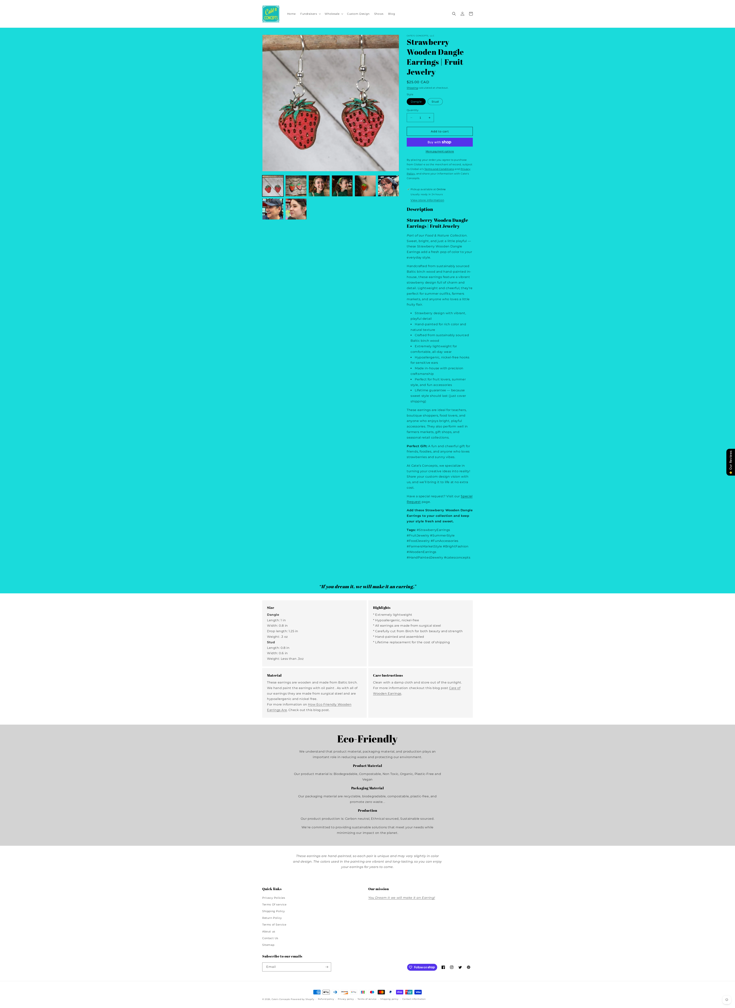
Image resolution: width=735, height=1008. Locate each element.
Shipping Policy (273, 911)
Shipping (412, 87)
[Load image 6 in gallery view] (388, 186)
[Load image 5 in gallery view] (365, 186)
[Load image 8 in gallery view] (296, 209)
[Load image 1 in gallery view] (272, 186)
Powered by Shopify (302, 999)
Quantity (412, 110)
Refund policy (326, 999)
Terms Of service (274, 904)
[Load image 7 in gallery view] (272, 209)
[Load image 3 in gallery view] (319, 186)
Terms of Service (274, 924)
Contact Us (270, 938)
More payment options (440, 151)
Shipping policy (389, 999)
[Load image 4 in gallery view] (342, 186)
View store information (427, 200)
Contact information (414, 999)
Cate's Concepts (281, 999)
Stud (435, 101)
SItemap (268, 945)
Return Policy (272, 918)
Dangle (416, 101)
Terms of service (367, 999)
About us (268, 931)
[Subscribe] (327, 966)
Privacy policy (346, 999)
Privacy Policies (273, 898)
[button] (310, 14)
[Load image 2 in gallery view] (296, 186)
